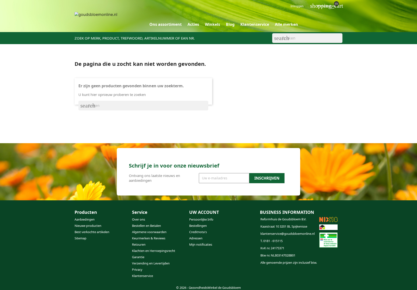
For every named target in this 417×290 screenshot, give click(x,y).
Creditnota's (198, 232)
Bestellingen (198, 225)
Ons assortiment (165, 24)
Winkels (212, 24)
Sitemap (80, 238)
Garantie (138, 257)
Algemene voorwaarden (149, 232)
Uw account (204, 212)
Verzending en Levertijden (151, 263)
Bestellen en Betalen (146, 225)
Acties (193, 24)
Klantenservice (254, 24)
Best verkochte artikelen (92, 232)
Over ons (138, 219)
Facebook (194, 275)
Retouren (139, 244)
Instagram (206, 275)
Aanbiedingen (85, 219)
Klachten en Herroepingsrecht (153, 251)
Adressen (195, 238)
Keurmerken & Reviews (148, 238)
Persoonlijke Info (201, 219)
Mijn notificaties (200, 244)
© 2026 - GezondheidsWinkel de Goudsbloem (208, 287)
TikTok (217, 275)
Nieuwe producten (88, 225)
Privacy (137, 269)
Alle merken (286, 24)
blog (230, 24)
